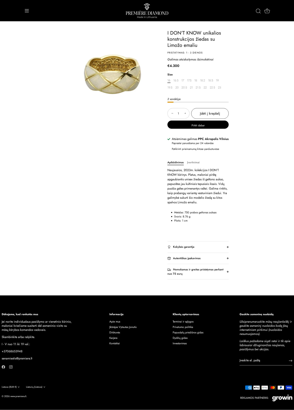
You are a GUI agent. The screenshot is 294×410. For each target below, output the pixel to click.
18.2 (202, 80)
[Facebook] (3, 367)
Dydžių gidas (180, 338)
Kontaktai (114, 343)
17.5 (189, 80)
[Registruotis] (290, 360)
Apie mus (114, 322)
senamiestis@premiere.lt (17, 358)
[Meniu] (27, 10)
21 (191, 87)
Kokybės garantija (183, 247)
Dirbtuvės (114, 333)
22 (205, 87)
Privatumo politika (183, 327)
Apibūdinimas (175, 162)
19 (217, 80)
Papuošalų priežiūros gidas (188, 333)
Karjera (113, 338)
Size (170, 74)
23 (219, 87)
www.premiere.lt (18, 396)
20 (177, 87)
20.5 (184, 87)
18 (195, 80)
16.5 (175, 80)
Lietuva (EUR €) (9, 386)
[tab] (177, 162)
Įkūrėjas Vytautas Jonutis (122, 327)
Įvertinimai (193, 162)
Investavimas (180, 343)
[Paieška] (258, 11)
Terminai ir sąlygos (183, 322)
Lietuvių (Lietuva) (34, 386)
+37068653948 (12, 351)
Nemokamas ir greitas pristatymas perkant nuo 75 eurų (195, 271)
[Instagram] (11, 367)
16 (168, 80)
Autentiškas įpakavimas (186, 258)
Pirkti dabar (198, 125)
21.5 (198, 87)
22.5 (212, 87)
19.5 (169, 87)
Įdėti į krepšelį (210, 113)
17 (182, 80)
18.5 (210, 80)
